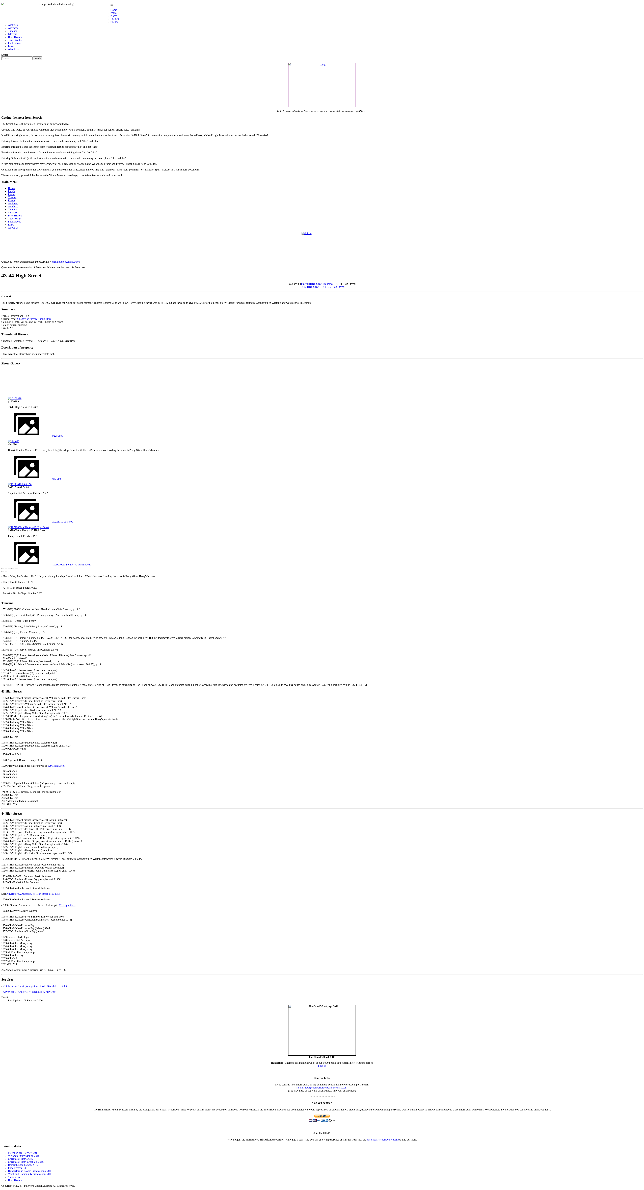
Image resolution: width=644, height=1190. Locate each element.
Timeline (12, 31)
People (114, 12)
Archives (13, 24)
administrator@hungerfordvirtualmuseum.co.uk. (322, 1087)
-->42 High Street (310, 286)
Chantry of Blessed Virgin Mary (34, 318)
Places (113, 15)
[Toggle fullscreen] (9, 568)
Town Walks (14, 40)
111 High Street (67, 905)
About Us (13, 49)
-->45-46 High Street (332, 286)
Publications (14, 43)
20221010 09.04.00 (62, 521)
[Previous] (2, 571)
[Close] (2, 568)
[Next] (6, 571)
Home (113, 9)
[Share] (6, 568)
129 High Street (56, 765)
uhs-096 (56, 478)
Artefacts (13, 28)
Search (5, 54)
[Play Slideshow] (16, 568)
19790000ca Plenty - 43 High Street (71, 564)
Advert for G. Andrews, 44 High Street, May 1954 (33, 893)
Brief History (15, 37)
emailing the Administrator (65, 261)
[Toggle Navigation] (111, 5)
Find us (322, 1065)
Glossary (12, 34)
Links (11, 46)
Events (114, 21)
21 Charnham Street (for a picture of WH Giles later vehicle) (35, 986)
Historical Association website (383, 1139)
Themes (114, 18)
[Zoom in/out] (12, 568)
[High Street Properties (321, 283)
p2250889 (57, 435)
